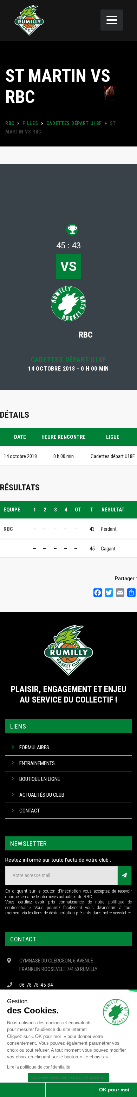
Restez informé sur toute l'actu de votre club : (58, 860)
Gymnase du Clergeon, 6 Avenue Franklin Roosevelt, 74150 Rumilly (58, 965)
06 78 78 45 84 (36, 985)
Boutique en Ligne (39, 779)
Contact (29, 811)
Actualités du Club (41, 795)
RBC (86, 335)
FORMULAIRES (34, 747)
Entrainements (37, 763)
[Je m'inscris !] (124, 875)
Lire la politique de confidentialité (38, 1067)
